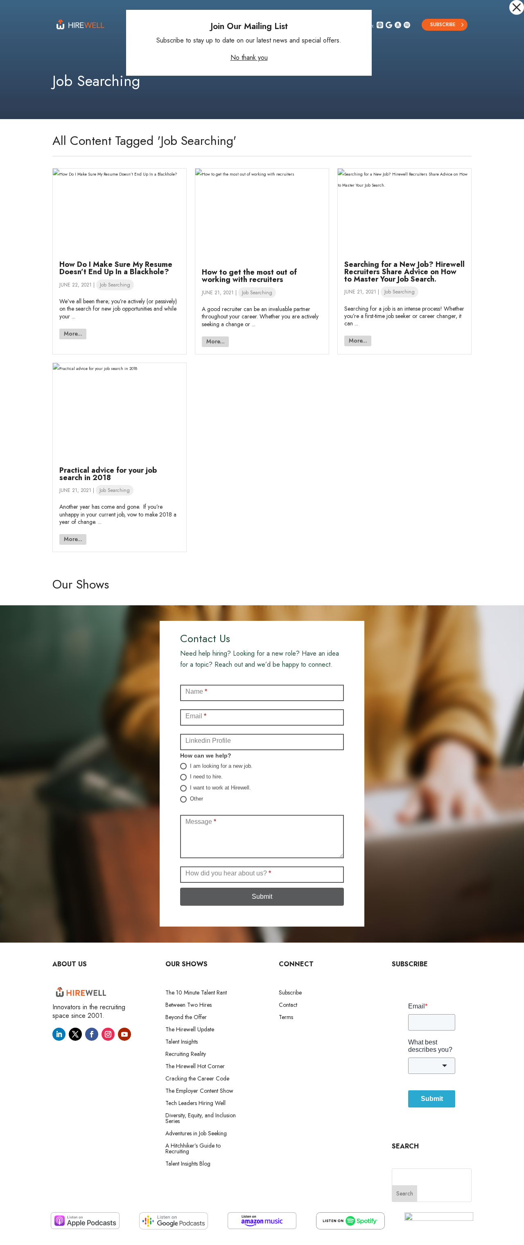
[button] (516, 7)
